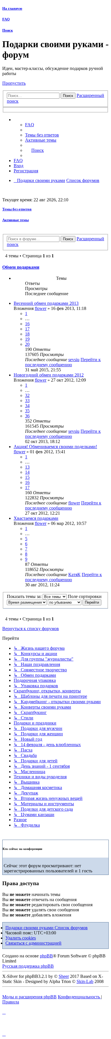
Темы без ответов (17, 209)
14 (27, 472)
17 (27, 328)
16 (27, 323)
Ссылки (27, 119)
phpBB (46, 955)
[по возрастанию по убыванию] (64, 602)
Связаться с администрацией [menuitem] (33, 943)
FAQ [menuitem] (29, 124)
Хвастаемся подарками (36, 518)
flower (40, 308)
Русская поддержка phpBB (28, 966)
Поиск (7, 30)
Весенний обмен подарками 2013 (46, 303)
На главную (12, 8)
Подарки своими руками (30, 927)
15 (27, 477)
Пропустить (14, 83)
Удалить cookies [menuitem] (20, 937)
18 (27, 334)
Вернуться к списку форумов (30, 628)
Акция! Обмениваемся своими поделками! (55, 446)
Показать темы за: (25, 596)
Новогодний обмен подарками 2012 (49, 374)
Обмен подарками (20, 267)
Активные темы (15, 220)
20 (27, 344)
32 (27, 395)
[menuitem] (42, 135)
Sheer (64, 976)
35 (27, 410)
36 (27, 415)
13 (27, 467)
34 (27, 405)
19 (27, 339)
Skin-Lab (85, 981)
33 (27, 400)
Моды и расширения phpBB (29, 996)
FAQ (6, 19)
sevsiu (73, 359)
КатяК (74, 574)
